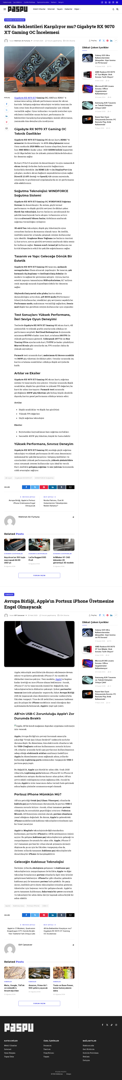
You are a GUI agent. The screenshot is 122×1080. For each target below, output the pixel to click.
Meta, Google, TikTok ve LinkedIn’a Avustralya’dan (14, 988)
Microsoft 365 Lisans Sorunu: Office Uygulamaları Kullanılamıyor (104, 90)
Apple (58, 679)
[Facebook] (6, 104)
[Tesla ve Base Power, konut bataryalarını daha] (63, 973)
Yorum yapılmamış (54, 41)
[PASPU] (18, 9)
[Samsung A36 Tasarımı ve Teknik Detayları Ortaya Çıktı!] (87, 105)
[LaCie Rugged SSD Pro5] (39, 545)
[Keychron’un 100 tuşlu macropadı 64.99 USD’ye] (14, 545)
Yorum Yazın (39, 575)
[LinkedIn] (6, 116)
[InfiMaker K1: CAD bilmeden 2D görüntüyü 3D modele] (63, 545)
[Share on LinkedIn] (111, 41)
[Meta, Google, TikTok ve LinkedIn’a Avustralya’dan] (14, 973)
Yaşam (60, 9)
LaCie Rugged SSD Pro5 (37, 558)
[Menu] (5, 9)
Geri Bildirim (17, 2)
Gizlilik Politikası (29, 2)
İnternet (51, 9)
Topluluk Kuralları (43, 2)
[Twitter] (6, 110)
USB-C (45, 906)
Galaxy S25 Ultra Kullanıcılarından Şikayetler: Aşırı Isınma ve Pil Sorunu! (105, 59)
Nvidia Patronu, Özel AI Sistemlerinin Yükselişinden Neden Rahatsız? (55, 503)
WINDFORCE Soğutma (44, 478)
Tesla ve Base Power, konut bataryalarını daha (63, 988)
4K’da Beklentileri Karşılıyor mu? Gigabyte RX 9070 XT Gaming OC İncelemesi (58, 931)
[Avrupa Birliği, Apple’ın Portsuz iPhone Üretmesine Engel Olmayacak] (39, 644)
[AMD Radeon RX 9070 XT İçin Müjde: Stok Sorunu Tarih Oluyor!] (87, 74)
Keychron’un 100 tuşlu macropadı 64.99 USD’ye (14, 560)
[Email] (6, 128)
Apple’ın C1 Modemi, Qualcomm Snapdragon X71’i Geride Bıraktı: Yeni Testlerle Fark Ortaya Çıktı (21, 931)
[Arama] (117, 9)
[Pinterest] (6, 122)
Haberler (68, 9)
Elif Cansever (19, 615)
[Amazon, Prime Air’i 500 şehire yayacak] (39, 973)
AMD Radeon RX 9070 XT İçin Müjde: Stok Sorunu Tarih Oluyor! (105, 74)
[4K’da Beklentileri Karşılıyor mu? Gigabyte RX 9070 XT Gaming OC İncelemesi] (39, 69)
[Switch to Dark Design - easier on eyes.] (113, 9)
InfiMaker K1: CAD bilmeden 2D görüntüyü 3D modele (63, 560)
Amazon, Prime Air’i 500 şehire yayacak (38, 986)
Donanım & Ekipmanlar (14, 20)
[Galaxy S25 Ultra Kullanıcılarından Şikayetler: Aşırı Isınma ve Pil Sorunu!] (87, 58)
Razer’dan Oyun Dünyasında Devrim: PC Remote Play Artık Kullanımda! (105, 121)
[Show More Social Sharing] (116, 41)
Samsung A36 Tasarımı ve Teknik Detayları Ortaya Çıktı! (105, 105)
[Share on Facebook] (100, 41)
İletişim (61, 2)
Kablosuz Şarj (18, 906)
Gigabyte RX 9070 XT (25, 97)
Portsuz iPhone (33, 906)
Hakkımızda (7, 2)
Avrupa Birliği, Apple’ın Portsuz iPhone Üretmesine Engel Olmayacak (22, 503)
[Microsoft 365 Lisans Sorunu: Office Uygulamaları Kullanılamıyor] (87, 89)
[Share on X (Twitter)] (103, 41)
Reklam (53, 2)
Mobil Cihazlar (39, 9)
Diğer (76, 9)
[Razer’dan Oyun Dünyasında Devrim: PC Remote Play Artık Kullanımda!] (87, 120)
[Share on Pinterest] (107, 41)
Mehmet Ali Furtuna (22, 41)
